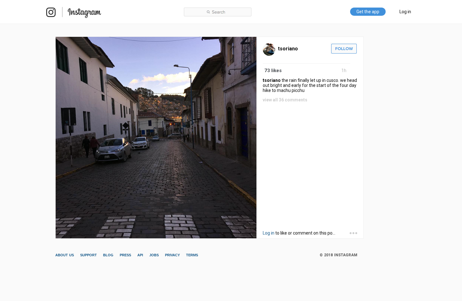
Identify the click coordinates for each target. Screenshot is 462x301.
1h (343, 70)
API (140, 255)
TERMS (192, 255)
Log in (405, 11)
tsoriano (288, 49)
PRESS (125, 255)
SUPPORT (88, 255)
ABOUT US (64, 255)
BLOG (108, 255)
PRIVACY (172, 255)
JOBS (154, 255)
